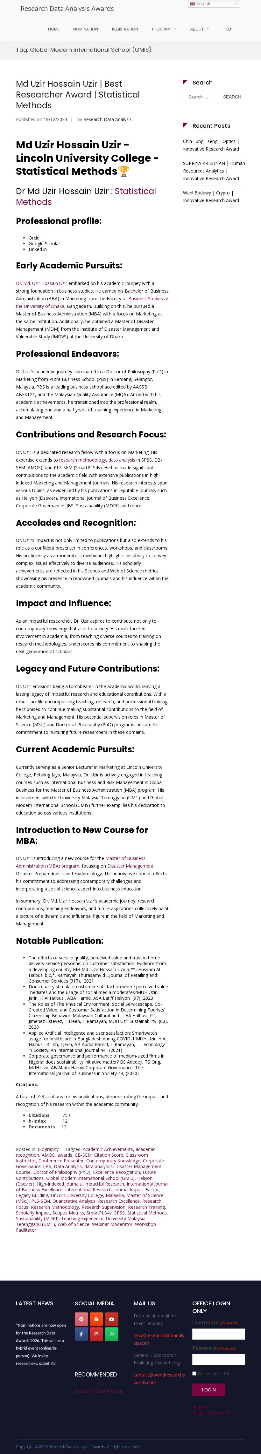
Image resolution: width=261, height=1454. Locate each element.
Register (200, 1406)
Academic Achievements (108, 1149)
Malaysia (115, 1195)
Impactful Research (104, 1184)
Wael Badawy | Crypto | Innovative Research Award (211, 196)
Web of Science (73, 1224)
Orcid (34, 238)
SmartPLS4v (99, 1213)
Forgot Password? (211, 1413)
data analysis (122, 460)
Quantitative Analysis (74, 1201)
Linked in (38, 249)
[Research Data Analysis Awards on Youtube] (111, 1319)
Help (227, 29)
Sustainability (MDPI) (37, 1218)
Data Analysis (68, 1166)
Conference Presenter (61, 1161)
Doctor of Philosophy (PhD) (61, 1172)
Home (53, 29)
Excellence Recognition (116, 1172)
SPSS (119, 1213)
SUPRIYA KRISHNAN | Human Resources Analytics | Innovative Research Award (214, 170)
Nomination (85, 29)
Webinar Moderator (112, 1224)
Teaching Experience (82, 1218)
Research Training (146, 1207)
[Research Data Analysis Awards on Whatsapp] (111, 1334)
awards (64, 1155)
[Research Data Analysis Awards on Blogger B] (96, 1319)
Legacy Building (32, 1195)
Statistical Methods (147, 1213)
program (161, 29)
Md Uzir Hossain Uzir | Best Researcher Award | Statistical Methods (78, 94)
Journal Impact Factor (136, 1190)
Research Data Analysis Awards (67, 8)
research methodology (82, 460)
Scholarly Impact (33, 1213)
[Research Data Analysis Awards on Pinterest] (81, 1319)
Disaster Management (130, 866)
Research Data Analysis (107, 119)
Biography (48, 1149)
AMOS (48, 1155)
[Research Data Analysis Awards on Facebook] (81, 1334)
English (202, 3)
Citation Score (108, 1155)
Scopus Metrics (68, 1213)
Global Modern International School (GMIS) (90, 1178)
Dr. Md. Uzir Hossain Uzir (41, 283)
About (197, 29)
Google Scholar (44, 243)
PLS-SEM (40, 1201)
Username (215, 1322)
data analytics (98, 1166)
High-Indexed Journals (59, 1184)
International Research (88, 1190)
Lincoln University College (77, 1195)
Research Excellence (119, 1201)
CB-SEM (83, 1155)
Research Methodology (55, 1207)
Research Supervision (103, 1207)
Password (214, 1348)
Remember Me (214, 1373)
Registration (125, 29)
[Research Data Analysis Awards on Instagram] (96, 1334)
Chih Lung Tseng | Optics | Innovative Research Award (211, 145)
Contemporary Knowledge (113, 1161)
